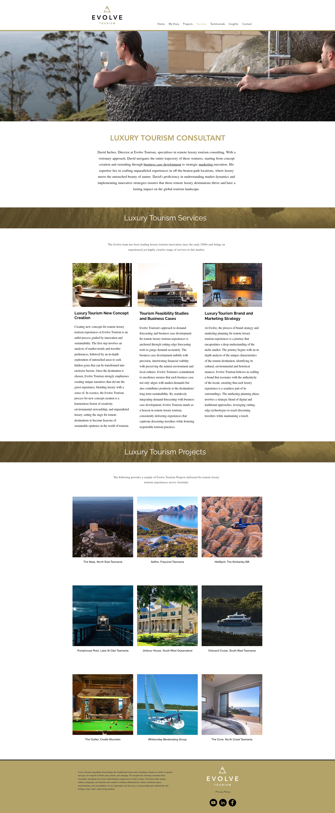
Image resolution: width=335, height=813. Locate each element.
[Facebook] (232, 802)
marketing (206, 164)
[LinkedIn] (223, 802)
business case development (162, 164)
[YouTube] (213, 802)
